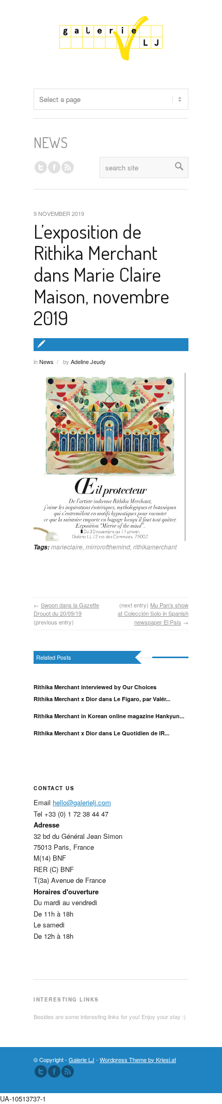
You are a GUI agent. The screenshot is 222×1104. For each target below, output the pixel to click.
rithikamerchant (155, 546)
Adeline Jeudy (88, 361)
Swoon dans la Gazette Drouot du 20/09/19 (66, 609)
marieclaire (67, 546)
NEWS (51, 142)
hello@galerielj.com (82, 802)
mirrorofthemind (108, 546)
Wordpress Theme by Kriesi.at (138, 1059)
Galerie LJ (81, 1059)
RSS (67, 167)
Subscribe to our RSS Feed (67, 1071)
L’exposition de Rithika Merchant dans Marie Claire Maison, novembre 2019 (101, 274)
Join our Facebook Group (54, 167)
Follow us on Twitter (41, 167)
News (46, 361)
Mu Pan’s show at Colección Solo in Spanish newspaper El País (153, 613)
